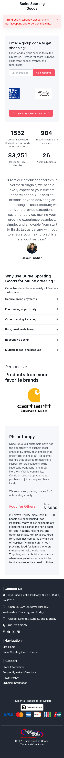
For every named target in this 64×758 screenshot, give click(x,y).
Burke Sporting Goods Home (20, 652)
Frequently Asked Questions (19, 672)
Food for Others (22, 506)
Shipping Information (15, 682)
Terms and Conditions (32, 744)
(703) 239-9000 (17, 625)
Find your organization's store (29, 113)
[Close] (57, 19)
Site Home (9, 646)
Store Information (13, 667)
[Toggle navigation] (5, 6)
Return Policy (11, 677)
